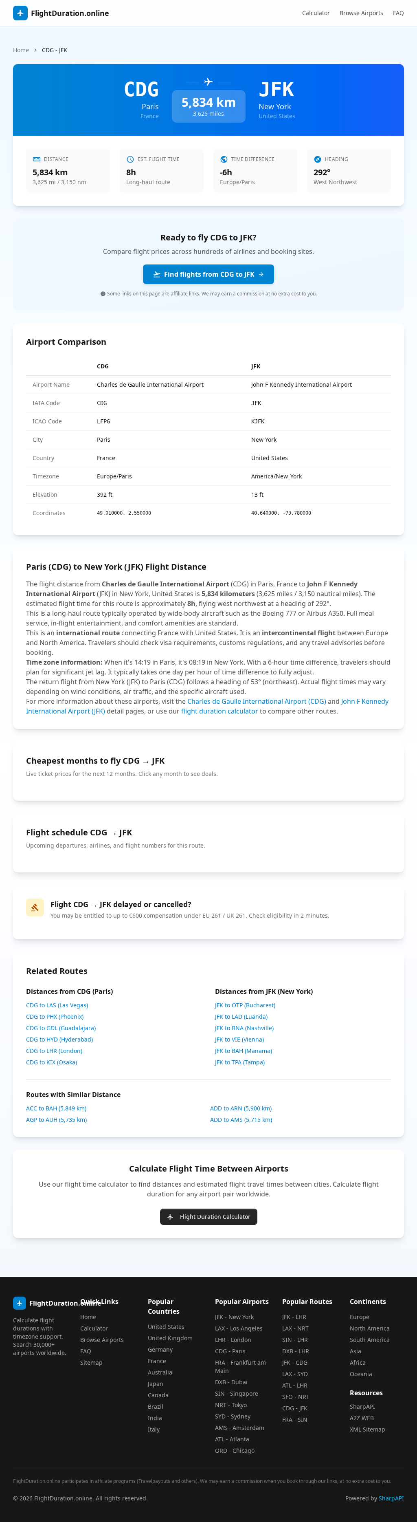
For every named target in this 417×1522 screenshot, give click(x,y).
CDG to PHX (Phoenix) (54, 1016)
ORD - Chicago (235, 1450)
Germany (160, 1349)
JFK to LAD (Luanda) (241, 1016)
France (157, 1361)
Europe (359, 1317)
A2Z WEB (362, 1418)
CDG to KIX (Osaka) (51, 1062)
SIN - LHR (295, 1340)
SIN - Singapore (236, 1393)
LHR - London (233, 1340)
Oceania (361, 1374)
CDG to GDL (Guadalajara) (61, 1028)
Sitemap (91, 1362)
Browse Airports (361, 13)
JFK (255, 366)
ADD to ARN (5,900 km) (241, 1108)
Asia (355, 1351)
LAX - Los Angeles (239, 1328)
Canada (158, 1395)
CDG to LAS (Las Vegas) (57, 1005)
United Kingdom (170, 1338)
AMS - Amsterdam (239, 1428)
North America (370, 1328)
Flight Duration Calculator (215, 1216)
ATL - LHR (294, 1385)
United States (166, 1326)
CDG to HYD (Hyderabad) (59, 1039)
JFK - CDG (294, 1362)
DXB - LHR (295, 1351)
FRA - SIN (294, 1419)
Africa (358, 1362)
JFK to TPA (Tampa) (240, 1062)
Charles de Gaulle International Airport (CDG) (256, 701)
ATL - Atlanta (232, 1439)
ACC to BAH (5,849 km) (56, 1108)
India (155, 1418)
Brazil (155, 1406)
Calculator (316, 13)
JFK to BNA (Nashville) (244, 1028)
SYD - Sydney (232, 1416)
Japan (155, 1384)
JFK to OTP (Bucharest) (245, 1005)
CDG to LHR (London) (54, 1051)
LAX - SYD (295, 1374)
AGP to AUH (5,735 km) (56, 1119)
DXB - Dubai (231, 1382)
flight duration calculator (219, 711)
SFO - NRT (295, 1397)
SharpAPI (362, 1406)
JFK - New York (234, 1317)
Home (21, 50)
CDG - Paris (230, 1351)
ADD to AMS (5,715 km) (241, 1119)
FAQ (398, 13)
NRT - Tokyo (231, 1405)
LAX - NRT (295, 1328)
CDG (103, 366)
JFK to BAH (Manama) (243, 1051)
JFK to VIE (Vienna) (239, 1039)
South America (370, 1340)
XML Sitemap (367, 1429)
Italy (154, 1429)
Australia (160, 1372)
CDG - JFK (294, 1408)
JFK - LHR (294, 1317)
